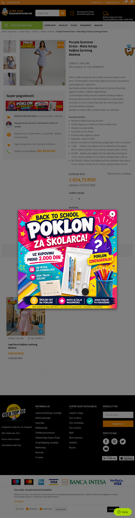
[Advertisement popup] (67, 258)
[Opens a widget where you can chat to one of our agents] (123, 512)
